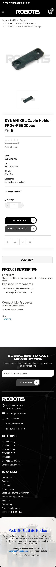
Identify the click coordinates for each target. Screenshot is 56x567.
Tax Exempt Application (12, 496)
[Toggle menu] (4, 12)
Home (4, 20)
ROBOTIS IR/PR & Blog (12, 512)
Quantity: (9, 199)
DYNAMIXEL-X (8, 445)
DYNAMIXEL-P (8, 453)
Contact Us (7, 477)
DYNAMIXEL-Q (8, 441)
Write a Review (11, 147)
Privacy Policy (8, 489)
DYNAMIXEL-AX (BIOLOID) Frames (20, 23)
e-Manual (6, 485)
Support (5, 481)
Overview (27, 259)
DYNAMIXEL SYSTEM (11, 461)
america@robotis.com (16, 413)
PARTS (13, 20)
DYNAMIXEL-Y (8, 449)
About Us (6, 500)
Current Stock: (13, 191)
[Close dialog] (53, 520)
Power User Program (11, 508)
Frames (22, 20)
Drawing (7, 318)
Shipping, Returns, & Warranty (15, 492)
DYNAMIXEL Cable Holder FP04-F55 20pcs (24, 26)
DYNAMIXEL (7, 457)
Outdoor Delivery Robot (12, 464)
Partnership (7, 504)
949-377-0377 (12, 418)
